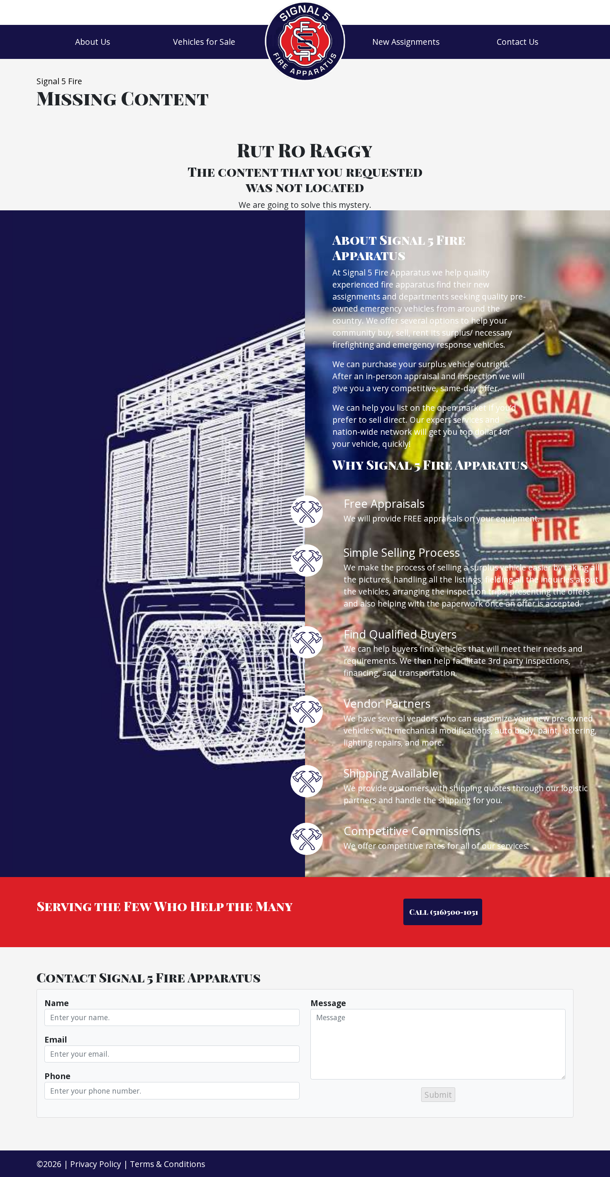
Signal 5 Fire (59, 81)
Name (56, 1003)
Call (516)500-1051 (442, 911)
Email (55, 1039)
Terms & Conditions (167, 1164)
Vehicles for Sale (204, 41)
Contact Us (517, 41)
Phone (57, 1076)
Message (328, 1003)
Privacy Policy (95, 1164)
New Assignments (405, 41)
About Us (92, 41)
